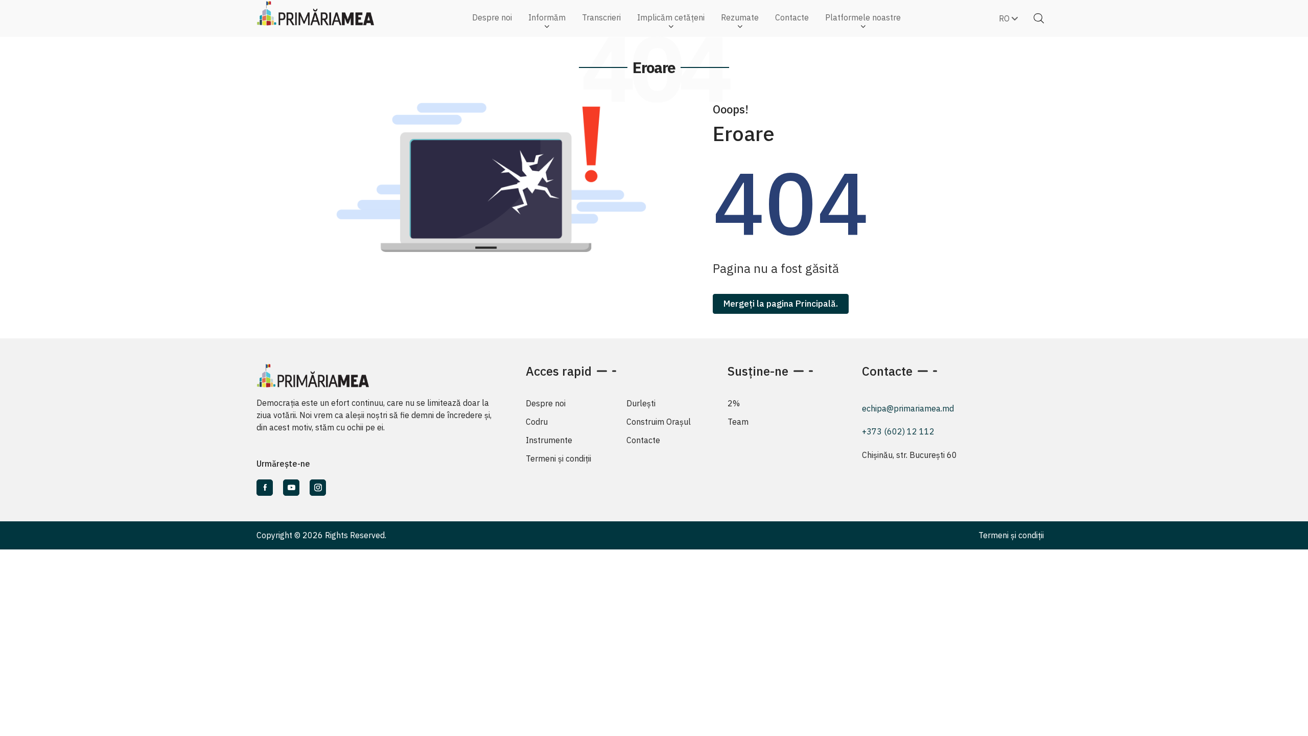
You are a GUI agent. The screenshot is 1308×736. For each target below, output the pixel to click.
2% (734, 403)
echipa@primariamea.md (908, 408)
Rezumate (740, 17)
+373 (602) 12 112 (898, 431)
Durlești (641, 403)
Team (738, 422)
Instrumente (549, 440)
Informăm (547, 17)
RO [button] (1005, 18)
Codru (537, 422)
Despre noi (492, 17)
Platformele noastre (863, 17)
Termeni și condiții (558, 458)
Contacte (792, 17)
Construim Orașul (658, 422)
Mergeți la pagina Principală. (780, 303)
